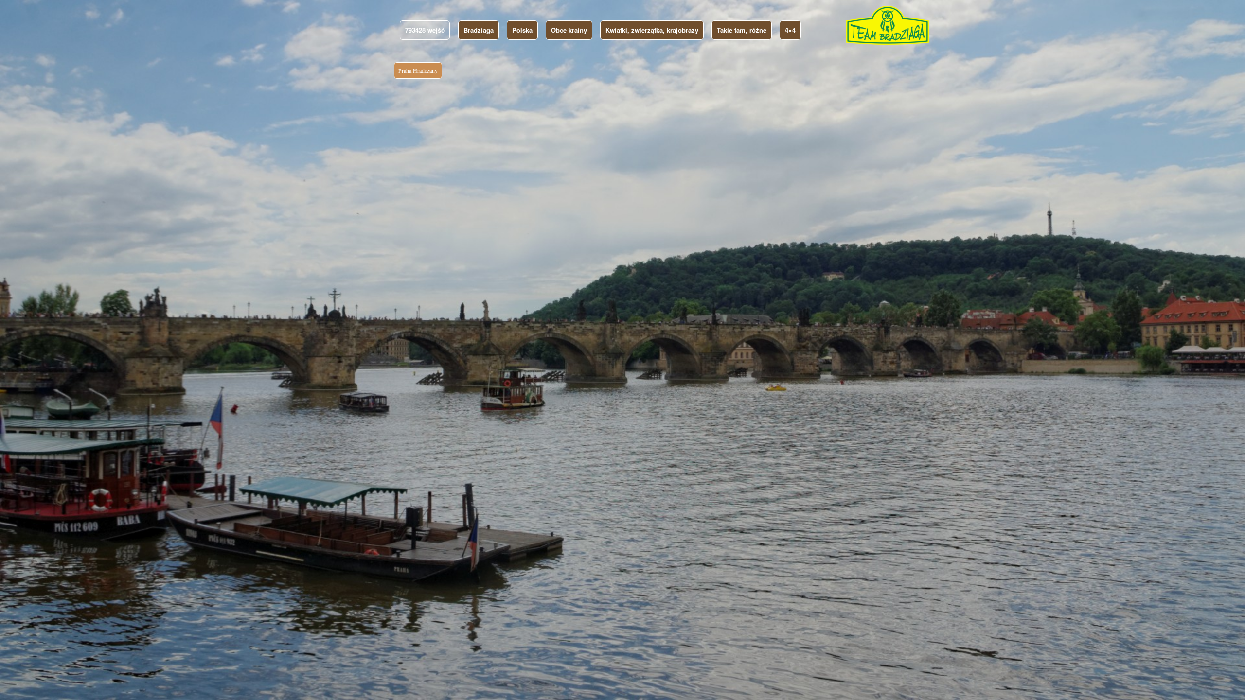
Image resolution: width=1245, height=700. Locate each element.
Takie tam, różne (741, 30)
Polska (522, 30)
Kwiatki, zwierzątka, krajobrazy (651, 30)
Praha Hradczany (418, 70)
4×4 (790, 30)
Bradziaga (478, 30)
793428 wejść (425, 30)
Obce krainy (569, 30)
